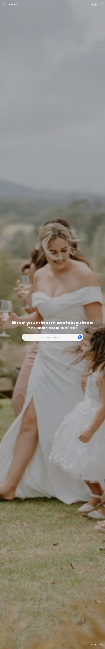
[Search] (80, 337)
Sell (95, 4)
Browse (14, 4)
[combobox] (52, 337)
